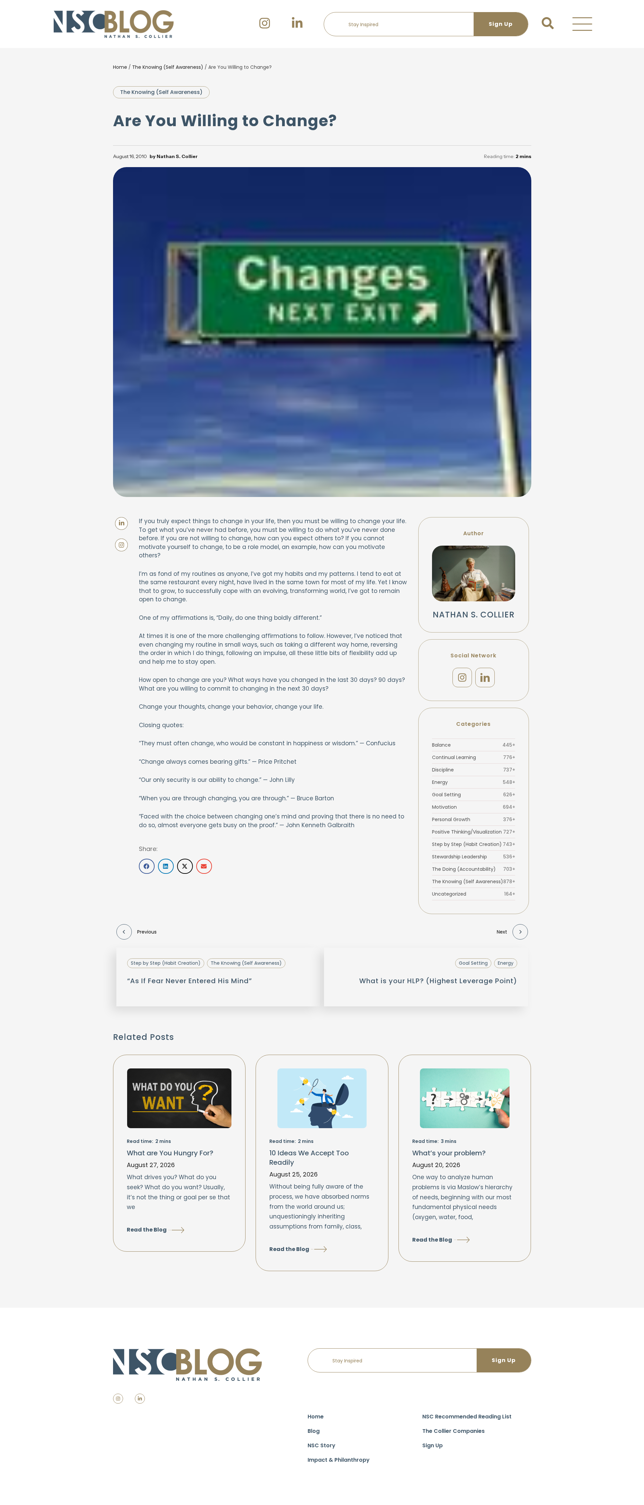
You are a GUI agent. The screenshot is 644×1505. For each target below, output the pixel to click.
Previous (147, 932)
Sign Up (432, 1445)
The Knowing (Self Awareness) (167, 67)
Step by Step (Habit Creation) (473, 844)
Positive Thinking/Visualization (473, 832)
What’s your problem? (449, 1153)
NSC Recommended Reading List (467, 1416)
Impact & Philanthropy (339, 1460)
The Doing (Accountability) (473, 869)
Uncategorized (473, 894)
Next (502, 932)
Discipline (473, 769)
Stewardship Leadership (473, 856)
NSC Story (321, 1445)
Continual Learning (473, 757)
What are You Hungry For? (170, 1153)
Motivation (473, 807)
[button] (582, 24)
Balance (473, 745)
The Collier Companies (453, 1431)
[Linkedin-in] (140, 1399)
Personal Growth (473, 819)
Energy (473, 782)
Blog (314, 1431)
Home (120, 67)
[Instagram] (462, 677)
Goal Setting (473, 794)
